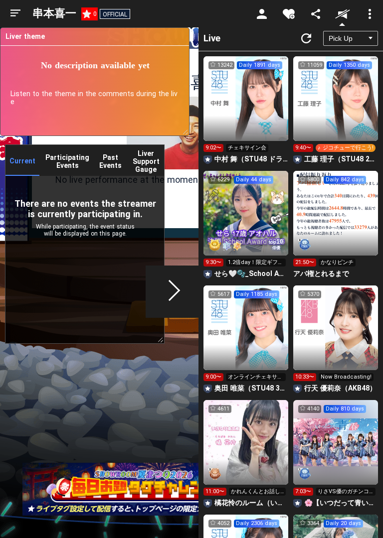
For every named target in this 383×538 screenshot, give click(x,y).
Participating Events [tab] (67, 161)
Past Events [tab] (110, 161)
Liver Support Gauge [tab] (146, 161)
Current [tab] (22, 161)
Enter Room (246, 107)
